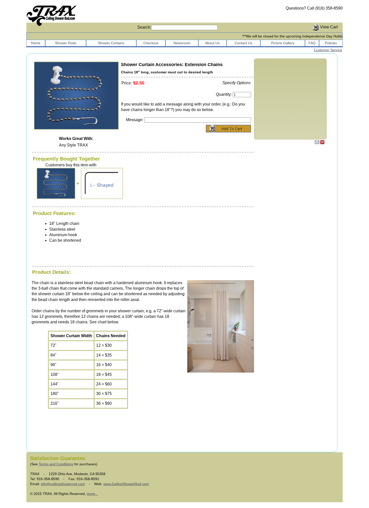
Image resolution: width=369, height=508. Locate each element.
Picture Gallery (282, 43)
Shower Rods (65, 43)
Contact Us (243, 43)
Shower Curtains (111, 43)
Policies (331, 43)
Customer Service (328, 50)
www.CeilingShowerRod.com (126, 484)
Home (35, 43)
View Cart (329, 27)
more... (92, 494)
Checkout (150, 43)
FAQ (312, 43)
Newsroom (182, 43)
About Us (212, 43)
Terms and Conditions (56, 464)
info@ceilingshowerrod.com (63, 484)
